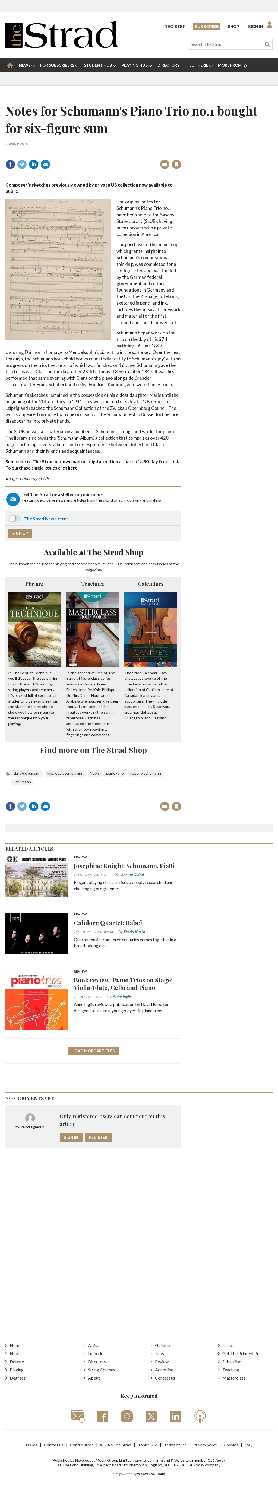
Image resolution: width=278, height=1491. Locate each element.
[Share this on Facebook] (10, 164)
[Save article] (176, 164)
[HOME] (10, 65)
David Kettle (135, 931)
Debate (17, 1361)
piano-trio (115, 773)
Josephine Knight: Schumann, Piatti (124, 865)
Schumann (22, 782)
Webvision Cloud (151, 1474)
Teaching (92, 583)
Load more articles (93, 1051)
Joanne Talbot (132, 874)
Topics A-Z (147, 1444)
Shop (233, 26)
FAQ (248, 1444)
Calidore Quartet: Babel (108, 922)
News (95, 773)
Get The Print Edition (242, 1353)
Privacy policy (205, 1444)
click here (68, 468)
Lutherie (95, 1353)
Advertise (164, 1369)
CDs (119, 563)
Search (267, 44)
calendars (132, 563)
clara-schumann (26, 773)
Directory (97, 1361)
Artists (94, 1345)
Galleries (163, 1345)
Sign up (20, 533)
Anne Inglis (121, 996)
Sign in (108, 152)
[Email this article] (45, 164)
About (94, 1377)
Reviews (162, 1361)
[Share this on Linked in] (34, 164)
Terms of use (175, 1444)
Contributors (81, 1444)
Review (80, 857)
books (95, 563)
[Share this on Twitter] (22, 164)
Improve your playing (65, 773)
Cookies (231, 1444)
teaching (82, 563)
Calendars (150, 583)
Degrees (18, 1377)
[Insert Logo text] (62, 46)
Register (175, 26)
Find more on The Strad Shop (93, 750)
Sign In (255, 26)
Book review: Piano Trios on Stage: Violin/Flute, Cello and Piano (123, 984)
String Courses (101, 1369)
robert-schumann (145, 773)
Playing (34, 583)
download (70, 461)
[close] (180, 152)
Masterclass (233, 1377)
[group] (230, 65)
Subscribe (207, 26)
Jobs (159, 1353)
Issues (228, 1345)
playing (61, 563)
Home (15, 1345)
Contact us (165, 1377)
